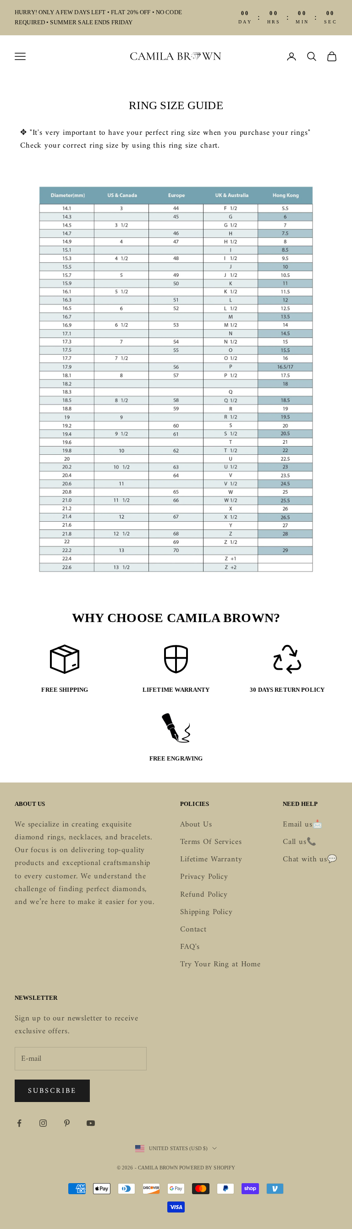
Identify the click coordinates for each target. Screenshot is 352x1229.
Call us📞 (300, 842)
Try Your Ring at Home (220, 964)
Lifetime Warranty (211, 859)
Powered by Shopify (207, 1167)
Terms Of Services (211, 842)
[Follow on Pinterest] (67, 1123)
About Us (196, 825)
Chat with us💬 (310, 859)
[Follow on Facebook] (19, 1123)
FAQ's (190, 947)
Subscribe (52, 1091)
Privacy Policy (204, 877)
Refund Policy (204, 895)
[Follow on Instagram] (43, 1123)
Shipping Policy (206, 912)
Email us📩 (303, 825)
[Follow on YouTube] (90, 1123)
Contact (193, 930)
